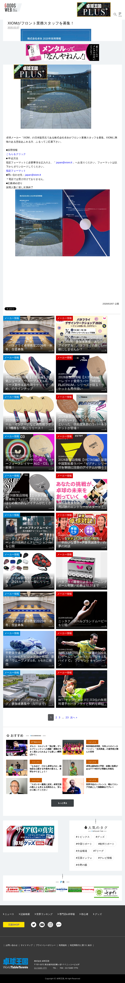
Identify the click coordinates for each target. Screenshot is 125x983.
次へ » (73, 717)
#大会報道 (81, 850)
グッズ (98, 914)
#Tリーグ (98, 850)
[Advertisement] (62, 279)
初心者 (84, 914)
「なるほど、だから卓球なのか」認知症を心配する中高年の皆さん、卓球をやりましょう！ (45, 769)
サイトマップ (27, 945)
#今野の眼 (81, 864)
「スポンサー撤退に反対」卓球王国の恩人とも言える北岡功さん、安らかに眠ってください (45, 787)
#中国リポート (84, 843)
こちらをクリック (16, 154)
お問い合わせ (12, 945)
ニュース (9, 914)
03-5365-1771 (40, 968)
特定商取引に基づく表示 (81, 945)
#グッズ (100, 836)
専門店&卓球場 (67, 914)
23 (67, 717)
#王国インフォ (84, 857)
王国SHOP (13, 924)
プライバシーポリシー (46, 945)
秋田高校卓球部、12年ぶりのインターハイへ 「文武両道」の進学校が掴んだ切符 (102, 749)
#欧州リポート (106, 843)
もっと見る (62, 803)
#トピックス (83, 836)
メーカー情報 (11, 318)
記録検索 (25, 914)
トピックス (92, 742)
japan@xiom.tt (64, 162)
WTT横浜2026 (36, 742)
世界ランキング (44, 914)
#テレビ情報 (105, 857)
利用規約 (63, 945)
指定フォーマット (16, 170)
